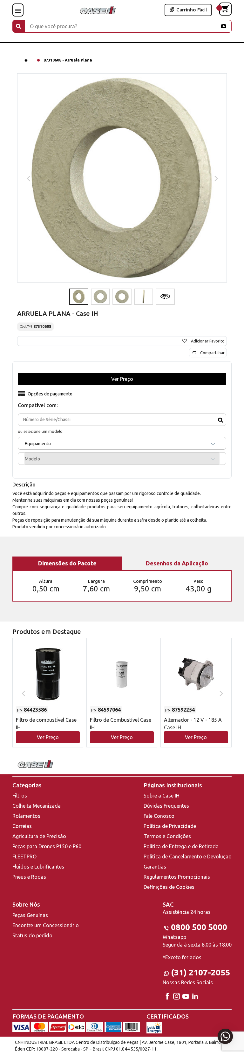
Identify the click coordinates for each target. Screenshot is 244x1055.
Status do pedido (32, 935)
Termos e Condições (167, 836)
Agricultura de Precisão (39, 836)
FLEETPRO (24, 856)
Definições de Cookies (169, 887)
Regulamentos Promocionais (177, 877)
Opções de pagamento (50, 393)
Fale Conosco (159, 816)
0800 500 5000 (199, 927)
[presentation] (27, 178)
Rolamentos (26, 816)
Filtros (19, 795)
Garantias (155, 866)
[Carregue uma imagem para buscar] (223, 26)
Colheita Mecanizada (36, 806)
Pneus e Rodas (29, 877)
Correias (22, 826)
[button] (48, 686)
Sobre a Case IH (162, 795)
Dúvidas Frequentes (166, 806)
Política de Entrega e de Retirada (181, 846)
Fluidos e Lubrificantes (38, 866)
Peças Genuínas (30, 915)
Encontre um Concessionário (45, 925)
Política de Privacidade (170, 826)
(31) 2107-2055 (200, 972)
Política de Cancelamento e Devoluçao (188, 856)
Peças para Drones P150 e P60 (46, 846)
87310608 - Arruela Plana (68, 60)
